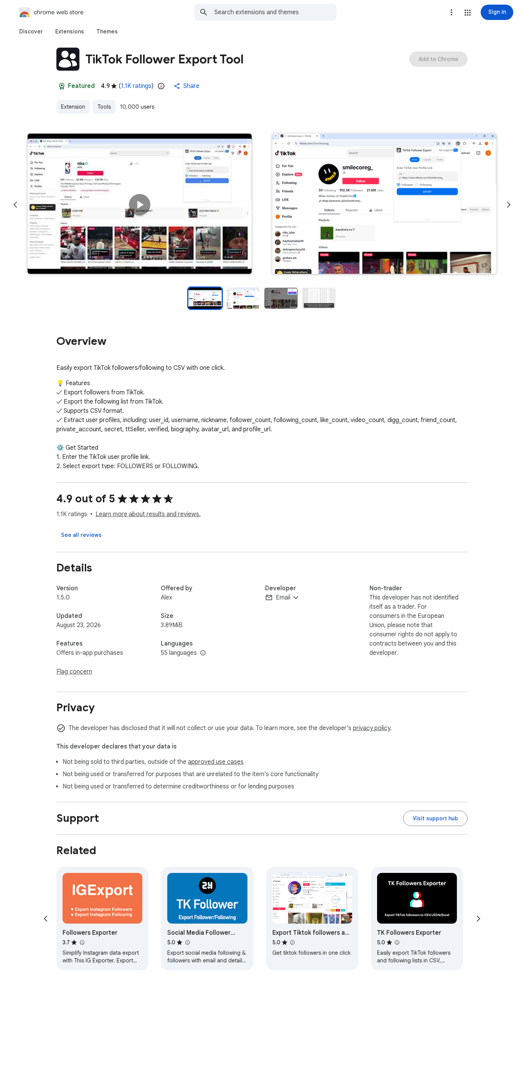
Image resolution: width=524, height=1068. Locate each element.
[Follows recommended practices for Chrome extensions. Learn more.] (62, 86)
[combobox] (275, 12)
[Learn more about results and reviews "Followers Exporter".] (82, 942)
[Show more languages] (203, 653)
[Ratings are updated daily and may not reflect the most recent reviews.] (161, 86)
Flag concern (74, 672)
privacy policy (371, 728)
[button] (467, 12)
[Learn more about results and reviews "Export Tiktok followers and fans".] (292, 942)
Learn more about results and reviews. (148, 514)
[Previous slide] (15, 204)
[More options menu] (451, 12)
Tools (104, 106)
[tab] (31, 31)
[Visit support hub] (435, 818)
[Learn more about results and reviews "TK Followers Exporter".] (397, 942)
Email (283, 597)
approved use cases (216, 762)
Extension (73, 106)
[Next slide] (508, 204)
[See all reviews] (81, 535)
